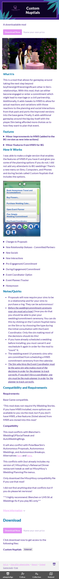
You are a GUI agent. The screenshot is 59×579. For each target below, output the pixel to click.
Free (16, 568)
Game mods (8, 568)
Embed (42, 564)
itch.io (5, 564)
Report (34, 564)
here (19, 455)
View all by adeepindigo (20, 564)
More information (12, 510)
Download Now (12, 32)
